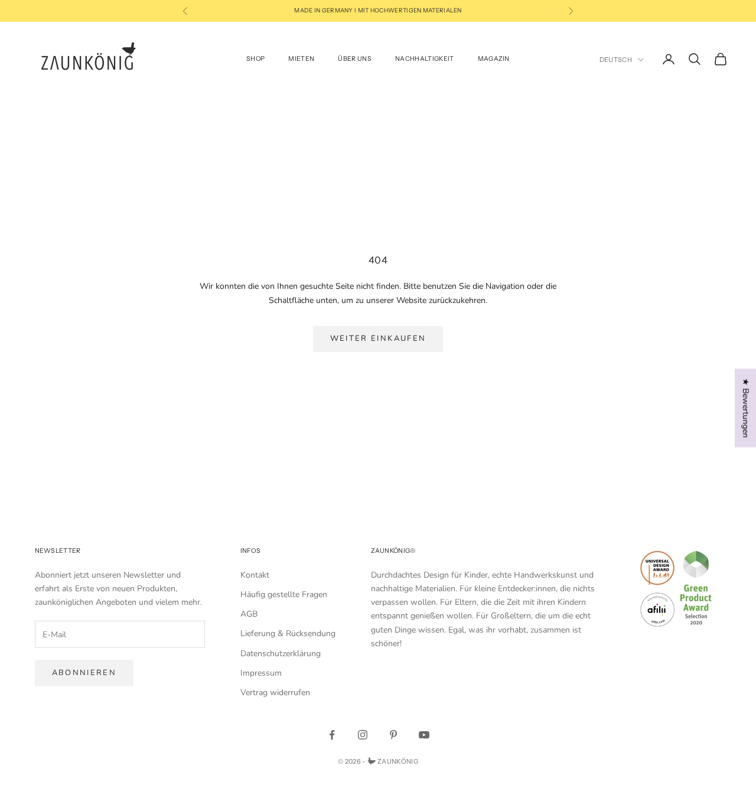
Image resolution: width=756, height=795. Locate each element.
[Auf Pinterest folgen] (393, 735)
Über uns (355, 59)
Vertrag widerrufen (275, 692)
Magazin (494, 59)
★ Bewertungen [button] (745, 408)
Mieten (301, 59)
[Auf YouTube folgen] (424, 735)
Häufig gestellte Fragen (283, 594)
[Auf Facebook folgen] (332, 735)
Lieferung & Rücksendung (287, 633)
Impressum (261, 673)
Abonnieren (84, 672)
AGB (249, 614)
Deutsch (615, 60)
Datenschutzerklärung (280, 653)
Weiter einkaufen (378, 338)
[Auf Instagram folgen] (363, 735)
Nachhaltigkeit (424, 59)
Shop (255, 59)
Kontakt (254, 575)
